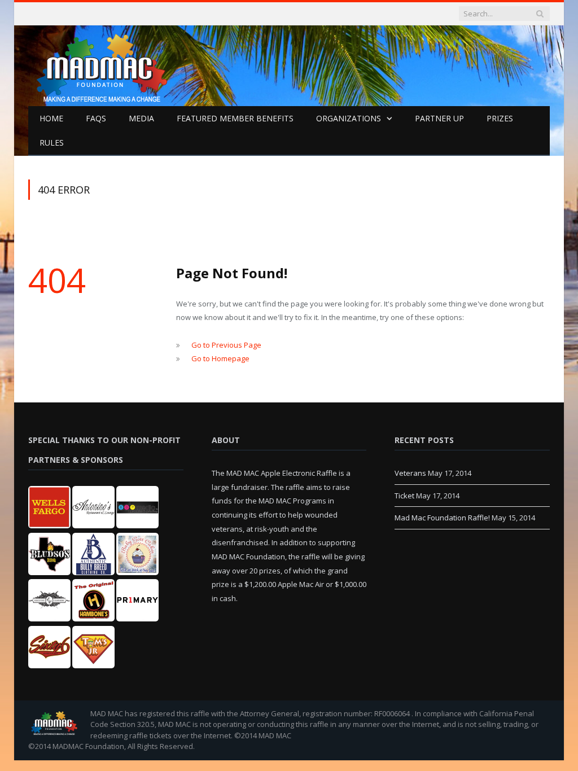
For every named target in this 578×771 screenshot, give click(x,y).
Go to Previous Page (226, 345)
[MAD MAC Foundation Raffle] (116, 63)
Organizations (348, 118)
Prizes (500, 118)
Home (51, 118)
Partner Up (439, 118)
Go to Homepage (220, 358)
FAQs (96, 118)
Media (141, 118)
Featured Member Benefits (235, 118)
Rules (52, 142)
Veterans (410, 473)
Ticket (404, 495)
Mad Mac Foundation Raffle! (442, 517)
